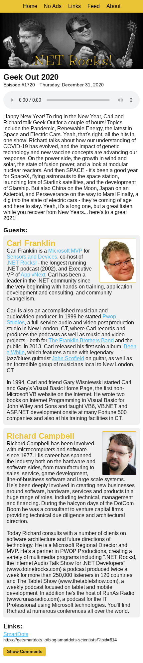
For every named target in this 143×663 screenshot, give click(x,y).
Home (30, 6)
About (113, 6)
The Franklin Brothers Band (81, 340)
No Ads (53, 6)
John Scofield (68, 358)
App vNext (33, 274)
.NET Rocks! (22, 263)
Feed (93, 6)
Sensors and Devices (32, 257)
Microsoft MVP (65, 251)
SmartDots (15, 634)
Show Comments (24, 651)
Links (74, 6)
